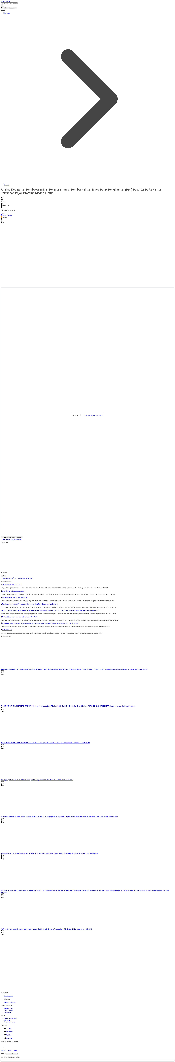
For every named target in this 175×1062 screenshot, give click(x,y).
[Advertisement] (8, 251)
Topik (10, 1050)
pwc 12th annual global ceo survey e (14, 591)
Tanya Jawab (8, 1010)
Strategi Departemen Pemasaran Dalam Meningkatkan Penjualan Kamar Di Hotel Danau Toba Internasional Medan (37, 780)
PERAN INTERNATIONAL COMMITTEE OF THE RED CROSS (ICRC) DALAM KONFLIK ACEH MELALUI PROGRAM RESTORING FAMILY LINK (45, 743)
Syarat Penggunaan (10, 1018)
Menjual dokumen (9, 1002)
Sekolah (3, 1050)
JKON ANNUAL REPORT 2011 (11, 585)
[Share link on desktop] (2, 198)
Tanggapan (7, 1012)
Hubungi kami (8, 1009)
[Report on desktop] (2, 200)
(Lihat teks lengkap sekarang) (93, 415)
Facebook (9, 1032)
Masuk (3, 10)
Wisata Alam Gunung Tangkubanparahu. (14, 597)
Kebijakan (7, 1020)
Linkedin (8, 1028)
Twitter (8, 1035)
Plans (15, 1050)
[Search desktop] (2, 5)
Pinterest (9, 1038)
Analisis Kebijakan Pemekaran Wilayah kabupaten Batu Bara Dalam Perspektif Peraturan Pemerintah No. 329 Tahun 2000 (40, 623)
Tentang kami (8, 996)
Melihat (3, 576)
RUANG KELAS (7, 630)
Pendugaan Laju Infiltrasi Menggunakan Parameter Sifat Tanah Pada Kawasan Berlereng (30, 604)
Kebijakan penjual (9, 1022)
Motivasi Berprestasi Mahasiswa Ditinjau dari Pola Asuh (19, 617)
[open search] (2, 7)
